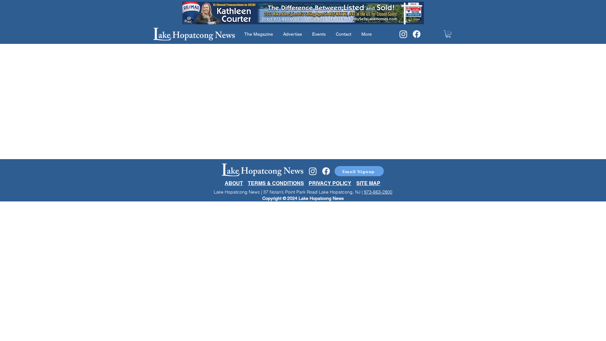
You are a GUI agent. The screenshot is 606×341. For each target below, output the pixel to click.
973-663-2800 (378, 192)
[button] (448, 34)
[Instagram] (403, 34)
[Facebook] (417, 34)
